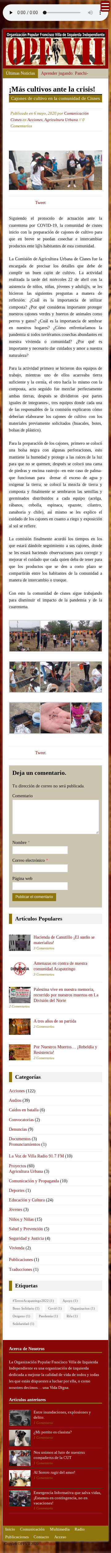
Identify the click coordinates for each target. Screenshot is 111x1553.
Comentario (22, 796)
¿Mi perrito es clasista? (53, 1432)
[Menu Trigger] (105, 6)
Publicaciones (21, 1259)
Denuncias (18, 1129)
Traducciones (20, 1269)
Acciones (35, 119)
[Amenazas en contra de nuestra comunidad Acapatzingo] (20, 973)
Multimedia (60, 1529)
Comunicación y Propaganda (34, 1181)
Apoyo (70, 1301)
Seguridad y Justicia (26, 1238)
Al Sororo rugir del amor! (54, 1472)
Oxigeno (21, 1316)
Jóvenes (15, 1209)
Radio (80, 1529)
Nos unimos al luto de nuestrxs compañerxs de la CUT (59, 1455)
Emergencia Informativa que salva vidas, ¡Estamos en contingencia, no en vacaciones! (67, 1497)
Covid (55, 1308)
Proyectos (17, 1166)
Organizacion (83, 1308)
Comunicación (32, 1529)
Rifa (72, 1316)
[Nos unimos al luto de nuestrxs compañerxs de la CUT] (20, 1462)
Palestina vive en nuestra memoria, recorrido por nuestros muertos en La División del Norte (66, 995)
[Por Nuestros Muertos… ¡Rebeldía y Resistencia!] (20, 1056)
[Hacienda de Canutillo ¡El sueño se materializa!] (20, 947)
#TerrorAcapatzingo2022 (33, 1301)
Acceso (60, 1537)
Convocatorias (21, 1119)
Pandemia (48, 1316)
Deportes (16, 1190)
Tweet (40, 202)
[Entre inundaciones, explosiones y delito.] (20, 1422)
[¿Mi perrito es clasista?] (20, 1442)
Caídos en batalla (24, 1110)
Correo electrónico (29, 860)
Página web (22, 878)
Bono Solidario (26, 1308)
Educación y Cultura (27, 1200)
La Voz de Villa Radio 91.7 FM (36, 1156)
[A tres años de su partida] (20, 1031)
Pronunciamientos (24, 1144)
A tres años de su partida (55, 1021)
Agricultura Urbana (61, 119)
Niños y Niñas (21, 1219)
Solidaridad (23, 1324)
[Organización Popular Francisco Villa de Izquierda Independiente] (55, 61)
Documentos (20, 1139)
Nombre (20, 842)
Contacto (41, 1537)
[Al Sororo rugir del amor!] (20, 1482)
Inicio (10, 1529)
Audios (15, 1100)
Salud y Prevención (26, 1229)
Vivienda (16, 1248)
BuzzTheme (47, 1544)
